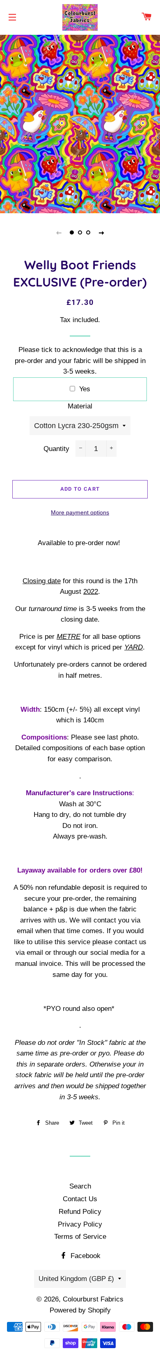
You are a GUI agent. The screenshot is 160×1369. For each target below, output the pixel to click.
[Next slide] (101, 232)
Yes (84, 389)
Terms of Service (80, 1236)
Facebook (85, 1256)
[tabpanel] (80, 123)
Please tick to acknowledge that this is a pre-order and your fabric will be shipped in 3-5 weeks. (80, 360)
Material (80, 406)
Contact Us (80, 1199)
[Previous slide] (59, 232)
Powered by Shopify (80, 1310)
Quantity (56, 449)
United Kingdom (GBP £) (76, 1279)
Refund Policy (80, 1212)
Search (80, 1186)
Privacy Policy (80, 1224)
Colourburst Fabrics (93, 1299)
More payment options (80, 512)
